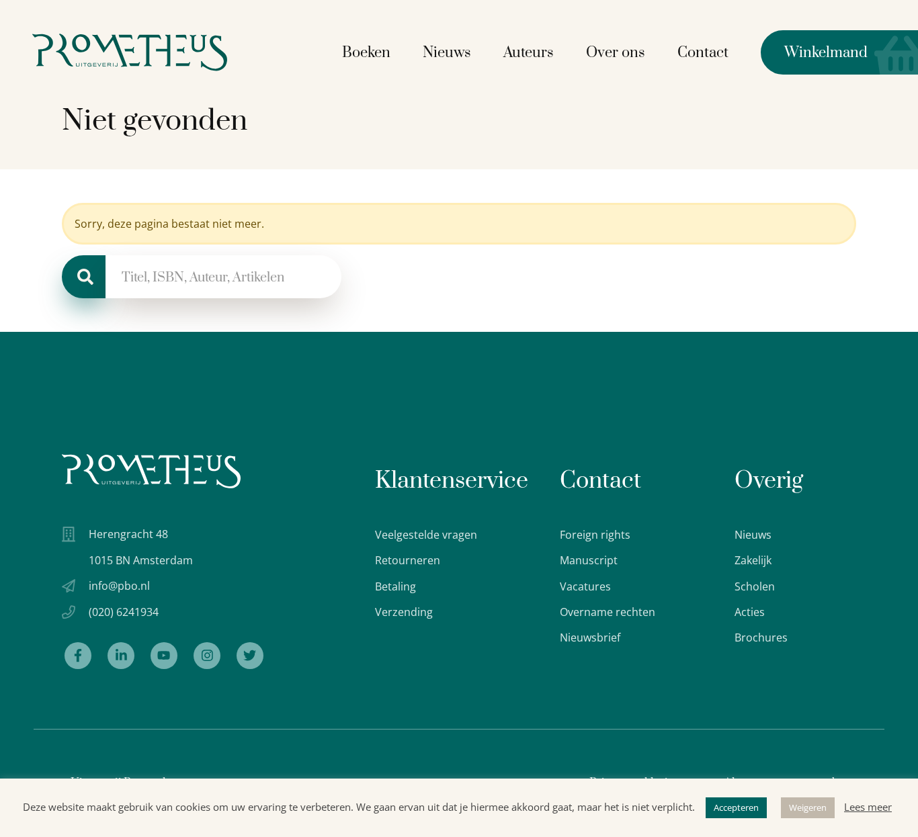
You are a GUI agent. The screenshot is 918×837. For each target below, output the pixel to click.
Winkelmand (814, 53)
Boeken (366, 53)
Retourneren (407, 560)
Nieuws (447, 53)
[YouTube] (164, 655)
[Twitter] (250, 655)
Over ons (615, 53)
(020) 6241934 (124, 612)
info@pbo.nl (119, 585)
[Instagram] (207, 655)
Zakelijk (753, 560)
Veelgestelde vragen (426, 534)
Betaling (395, 586)
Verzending (404, 612)
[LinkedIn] (121, 655)
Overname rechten (607, 612)
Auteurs (528, 53)
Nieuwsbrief (590, 637)
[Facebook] (78, 655)
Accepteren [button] (736, 807)
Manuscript (589, 560)
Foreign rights (595, 534)
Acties (750, 612)
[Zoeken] (84, 276)
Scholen (755, 586)
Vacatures (585, 586)
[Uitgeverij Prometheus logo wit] (151, 471)
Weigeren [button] (808, 807)
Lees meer (868, 806)
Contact (702, 53)
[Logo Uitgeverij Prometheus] (129, 52)
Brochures (761, 637)
